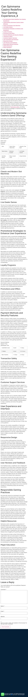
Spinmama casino (15, 107)
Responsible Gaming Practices (10, 44)
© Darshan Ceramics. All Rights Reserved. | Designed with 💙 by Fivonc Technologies (14, 694)
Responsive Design (8, 41)
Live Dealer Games (8, 27)
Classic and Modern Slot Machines (11, 25)
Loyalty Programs (7, 31)
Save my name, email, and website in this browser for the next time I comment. (14, 623)
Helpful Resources (7, 45)
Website (3, 616)
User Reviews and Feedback (10, 42)
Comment (3, 589)
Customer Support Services (10, 38)
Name (2, 606)
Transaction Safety (8, 36)
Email (2, 611)
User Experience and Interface (10, 39)
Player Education (7, 47)
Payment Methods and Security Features (13, 34)
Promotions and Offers (8, 33)
